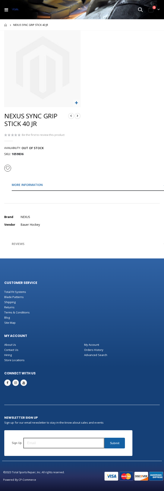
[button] (76, 103)
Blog (7, 317)
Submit (114, 443)
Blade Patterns (14, 297)
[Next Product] (78, 116)
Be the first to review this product (43, 135)
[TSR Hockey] (15, 9)
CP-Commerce (27, 480)
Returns (9, 307)
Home (5, 25)
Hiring (8, 355)
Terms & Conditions (17, 312)
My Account (91, 345)
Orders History (93, 350)
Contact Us (11, 350)
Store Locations (14, 360)
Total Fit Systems (15, 292)
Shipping (10, 302)
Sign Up (17, 443)
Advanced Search (95, 355)
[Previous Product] (71, 116)
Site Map (10, 323)
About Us (10, 345)
